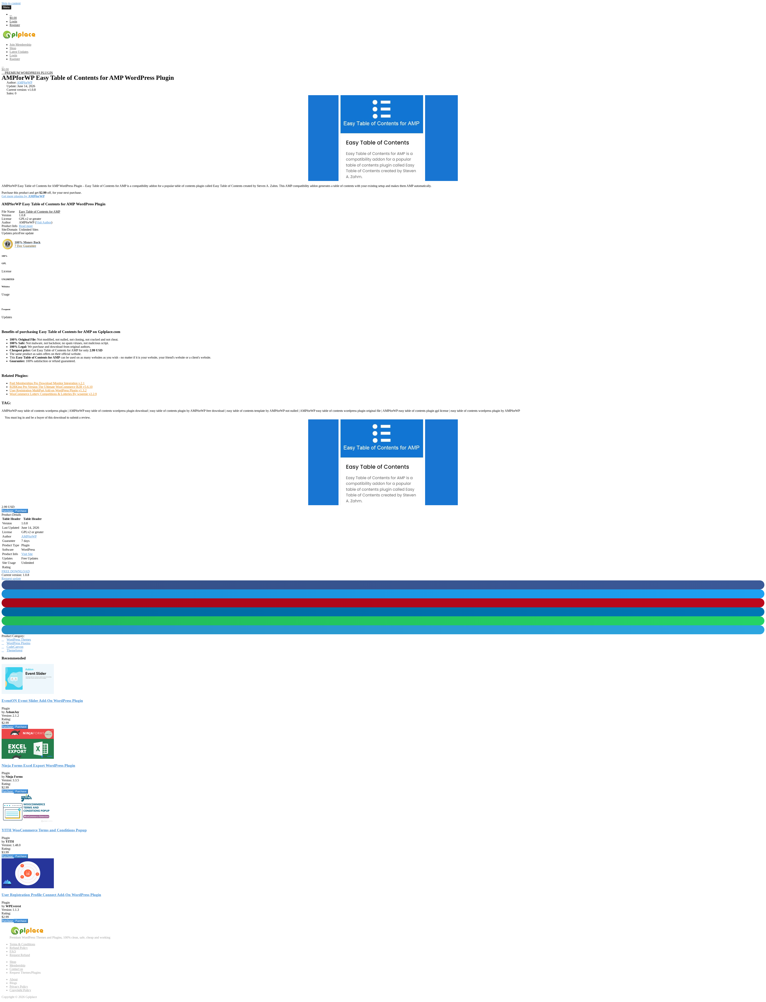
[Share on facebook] (383, 584)
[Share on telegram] (383, 629)
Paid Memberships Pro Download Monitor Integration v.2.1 (47, 383)
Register (15, 25)
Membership (17, 965)
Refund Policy (19, 948)
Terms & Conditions (22, 944)
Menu (6, 7)
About (14, 979)
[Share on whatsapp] (383, 620)
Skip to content (11, 3)
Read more (26, 226)
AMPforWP (24, 82)
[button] (11, 578)
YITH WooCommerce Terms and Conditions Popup (44, 830)
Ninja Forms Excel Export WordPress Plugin (38, 765)
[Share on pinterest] (383, 602)
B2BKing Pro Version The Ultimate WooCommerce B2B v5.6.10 (51, 386)
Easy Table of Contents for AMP (39, 211)
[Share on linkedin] (383, 611)
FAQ (13, 951)
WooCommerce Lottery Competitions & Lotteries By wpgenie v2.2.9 (53, 394)
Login (13, 21)
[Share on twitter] (383, 593)
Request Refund (20, 955)
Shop (13, 961)
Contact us (16, 969)
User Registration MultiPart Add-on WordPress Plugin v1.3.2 (48, 390)
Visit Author (43, 222)
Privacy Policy (19, 986)
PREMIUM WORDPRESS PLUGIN (28, 72)
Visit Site (27, 554)
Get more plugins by (23, 196)
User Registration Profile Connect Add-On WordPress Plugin (51, 895)
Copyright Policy (20, 990)
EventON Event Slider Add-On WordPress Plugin (42, 701)
